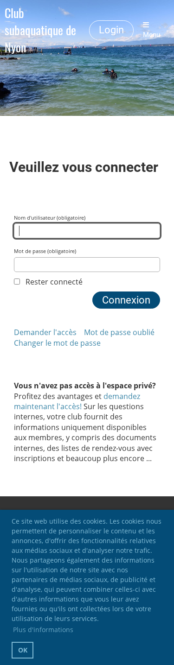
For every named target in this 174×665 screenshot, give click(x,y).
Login (111, 30)
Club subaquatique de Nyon (40, 30)
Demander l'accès (45, 332)
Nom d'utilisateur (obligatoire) (49, 217)
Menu (151, 35)
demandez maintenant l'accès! (77, 401)
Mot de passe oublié (119, 332)
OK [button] (22, 650)
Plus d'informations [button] (43, 629)
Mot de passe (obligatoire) (45, 250)
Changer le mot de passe (57, 343)
